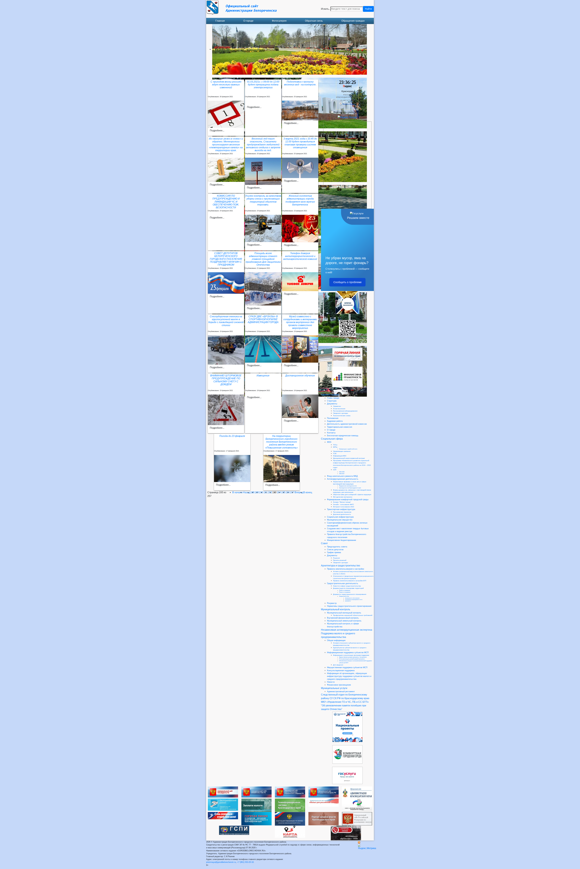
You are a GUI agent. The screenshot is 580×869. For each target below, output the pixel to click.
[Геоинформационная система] (290, 805)
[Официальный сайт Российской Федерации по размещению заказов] (357, 818)
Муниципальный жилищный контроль (344, 613)
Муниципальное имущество (339, 520)
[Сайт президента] (223, 792)
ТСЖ (334, 453)
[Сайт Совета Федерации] (290, 792)
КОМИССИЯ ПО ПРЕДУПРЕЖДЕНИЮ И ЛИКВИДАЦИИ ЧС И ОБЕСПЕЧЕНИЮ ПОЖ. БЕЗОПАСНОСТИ (226, 202)
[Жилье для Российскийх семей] (323, 802)
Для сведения (338, 665)
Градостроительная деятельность (342, 583)
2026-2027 (341, 473)
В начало (237, 492)
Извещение (263, 375)
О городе (248, 20)
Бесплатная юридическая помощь (342, 435)
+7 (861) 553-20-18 (245, 862)
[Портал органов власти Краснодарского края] (323, 818)
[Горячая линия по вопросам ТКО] (346, 833)
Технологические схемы (341, 415)
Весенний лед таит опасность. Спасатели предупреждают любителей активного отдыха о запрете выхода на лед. (263, 144)
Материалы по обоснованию (352, 598)
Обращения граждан (353, 20)
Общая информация (336, 640)
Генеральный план (344, 596)
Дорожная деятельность (342, 514)
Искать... (325, 9)
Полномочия (332, 418)
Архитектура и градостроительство (340, 565)
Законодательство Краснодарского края (350, 488)
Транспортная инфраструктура (341, 509)
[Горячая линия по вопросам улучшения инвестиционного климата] (256, 818)
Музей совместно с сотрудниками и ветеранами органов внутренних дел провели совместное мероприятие (300, 322)
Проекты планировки (344, 592)
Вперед (299, 492)
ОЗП (334, 470)
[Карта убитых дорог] (290, 831)
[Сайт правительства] (256, 792)
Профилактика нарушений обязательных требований (352, 615)
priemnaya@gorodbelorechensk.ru (221, 862)
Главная (220, 20)
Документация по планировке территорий (348, 588)
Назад (246, 492)
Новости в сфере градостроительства (347, 586)
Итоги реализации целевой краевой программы (352, 659)
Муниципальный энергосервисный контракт (349, 458)
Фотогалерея (279, 20)
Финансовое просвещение (339, 685)
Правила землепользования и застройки (345, 569)
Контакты (331, 433)
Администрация (330, 394)
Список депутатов (335, 549)
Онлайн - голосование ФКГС (343, 504)
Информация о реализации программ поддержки (351, 655)
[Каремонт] (357, 804)
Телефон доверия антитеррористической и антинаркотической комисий (300, 256)
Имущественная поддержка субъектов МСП (347, 667)
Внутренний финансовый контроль (343, 618)
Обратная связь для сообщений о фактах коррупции (352, 494)
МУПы (335, 447)
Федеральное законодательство (348, 486)
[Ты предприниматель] (223, 815)
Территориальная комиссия (339, 427)
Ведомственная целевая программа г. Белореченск (353, 657)
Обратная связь (314, 20)
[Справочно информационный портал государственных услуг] (290, 818)
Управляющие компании (342, 451)
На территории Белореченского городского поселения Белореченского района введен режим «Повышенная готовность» (281, 442)
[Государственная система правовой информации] (234, 830)
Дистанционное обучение (300, 375)
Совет (324, 543)
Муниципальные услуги (334, 688)
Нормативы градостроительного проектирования (349, 606)
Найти (368, 9)
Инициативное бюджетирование (341, 540)
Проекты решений (339, 560)
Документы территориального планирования (349, 594)
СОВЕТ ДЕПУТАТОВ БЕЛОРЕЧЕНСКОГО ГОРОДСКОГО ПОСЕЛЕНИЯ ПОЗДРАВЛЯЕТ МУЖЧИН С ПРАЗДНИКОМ (226, 259)
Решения (336, 558)
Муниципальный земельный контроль (344, 621)
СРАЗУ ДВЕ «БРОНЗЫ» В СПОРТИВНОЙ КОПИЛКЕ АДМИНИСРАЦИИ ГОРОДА (263, 319)
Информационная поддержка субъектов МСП (348, 652)
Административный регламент (341, 691)
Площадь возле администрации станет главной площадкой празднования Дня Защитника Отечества (263, 259)
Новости (331, 682)
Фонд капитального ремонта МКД (342, 476)
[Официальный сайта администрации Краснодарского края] (357, 792)
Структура (331, 401)
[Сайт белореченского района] (223, 804)
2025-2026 (341, 472)
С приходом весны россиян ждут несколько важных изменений (226, 84)
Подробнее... (217, 130)
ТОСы (335, 445)
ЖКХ (329, 442)
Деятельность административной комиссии (347, 424)
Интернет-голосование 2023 (343, 507)
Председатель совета (337, 547)
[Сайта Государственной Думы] (323, 791)
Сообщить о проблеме (347, 282)
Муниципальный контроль (335, 609)
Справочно (337, 406)
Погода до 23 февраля (232, 436)
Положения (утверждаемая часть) (353, 599)
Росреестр (332, 603)
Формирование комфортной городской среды (347, 499)
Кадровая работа (335, 421)
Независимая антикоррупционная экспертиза (346, 630)
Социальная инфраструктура (340, 517)
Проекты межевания (344, 590)
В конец (307, 492)
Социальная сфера (332, 438)
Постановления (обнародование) (345, 411)
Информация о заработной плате (348, 449)
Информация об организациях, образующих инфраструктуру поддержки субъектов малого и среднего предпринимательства (349, 676)
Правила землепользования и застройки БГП (349, 580)
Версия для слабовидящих (349, 112)
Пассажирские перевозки (342, 512)
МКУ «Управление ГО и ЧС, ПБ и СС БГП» (345, 702)
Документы (332, 404)
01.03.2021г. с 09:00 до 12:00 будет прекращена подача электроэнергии (263, 84)
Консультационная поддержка (340, 670)
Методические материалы (342, 497)
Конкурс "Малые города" (342, 502)
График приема (334, 552)
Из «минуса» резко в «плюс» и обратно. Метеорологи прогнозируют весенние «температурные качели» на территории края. (226, 144)
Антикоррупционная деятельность (342, 479)
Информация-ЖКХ (339, 456)
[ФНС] (256, 805)
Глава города (333, 398)
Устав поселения (339, 408)
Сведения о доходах (340, 413)
